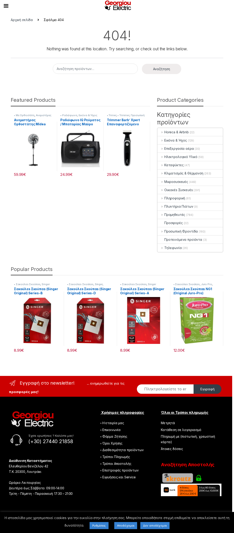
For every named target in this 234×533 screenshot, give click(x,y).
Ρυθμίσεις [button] (99, 525)
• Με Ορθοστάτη (24, 115)
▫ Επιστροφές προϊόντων (119, 470)
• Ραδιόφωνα (68, 115)
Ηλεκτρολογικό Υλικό (180, 157)
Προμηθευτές (174, 215)
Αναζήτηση (161, 69)
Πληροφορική (174, 198)
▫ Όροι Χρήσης (111, 443)
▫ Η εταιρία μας (112, 423)
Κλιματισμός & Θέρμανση (183, 173)
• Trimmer (123, 115)
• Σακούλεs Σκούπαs (27, 284)
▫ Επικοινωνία (110, 430)
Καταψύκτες (173, 165)
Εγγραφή (207, 389)
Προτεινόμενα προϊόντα (183, 239)
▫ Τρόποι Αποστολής (115, 464)
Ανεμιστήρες (43, 115)
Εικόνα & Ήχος (88, 115)
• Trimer (111, 115)
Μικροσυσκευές (176, 182)
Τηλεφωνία (173, 248)
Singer (46, 284)
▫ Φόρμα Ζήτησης (113, 436)
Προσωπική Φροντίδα (181, 231)
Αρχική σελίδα (22, 20)
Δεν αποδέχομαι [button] (155, 525)
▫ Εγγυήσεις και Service (118, 477)
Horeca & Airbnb (176, 132)
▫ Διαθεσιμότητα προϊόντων (122, 450)
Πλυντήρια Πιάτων (178, 206)
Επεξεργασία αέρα (179, 148)
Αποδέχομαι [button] (125, 525)
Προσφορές (173, 223)
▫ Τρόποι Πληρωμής (115, 457)
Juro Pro (206, 284)
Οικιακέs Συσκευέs (178, 190)
